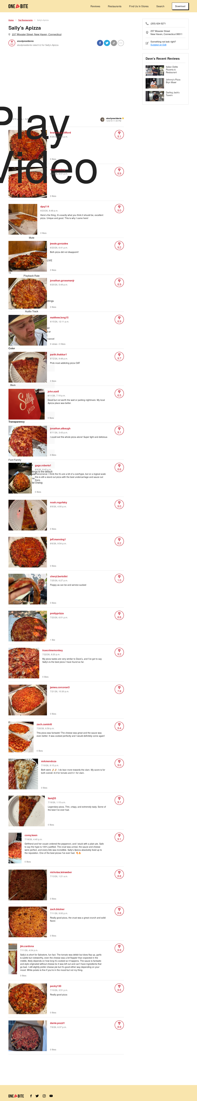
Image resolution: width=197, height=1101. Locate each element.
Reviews (95, 6)
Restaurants (114, 6)
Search (160, 6)
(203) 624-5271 (158, 23)
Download (180, 6)
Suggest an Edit (158, 44)
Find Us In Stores (139, 6)
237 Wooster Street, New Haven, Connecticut (36, 34)
